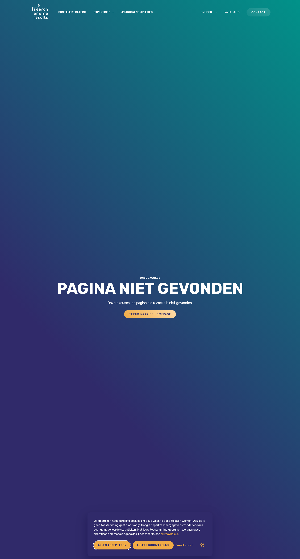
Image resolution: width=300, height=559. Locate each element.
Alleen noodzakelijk (153, 545)
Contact (258, 12)
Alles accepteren (112, 545)
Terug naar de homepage (150, 314)
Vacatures (232, 12)
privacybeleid (169, 534)
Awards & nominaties (137, 12)
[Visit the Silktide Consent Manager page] (202, 545)
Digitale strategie (72, 12)
